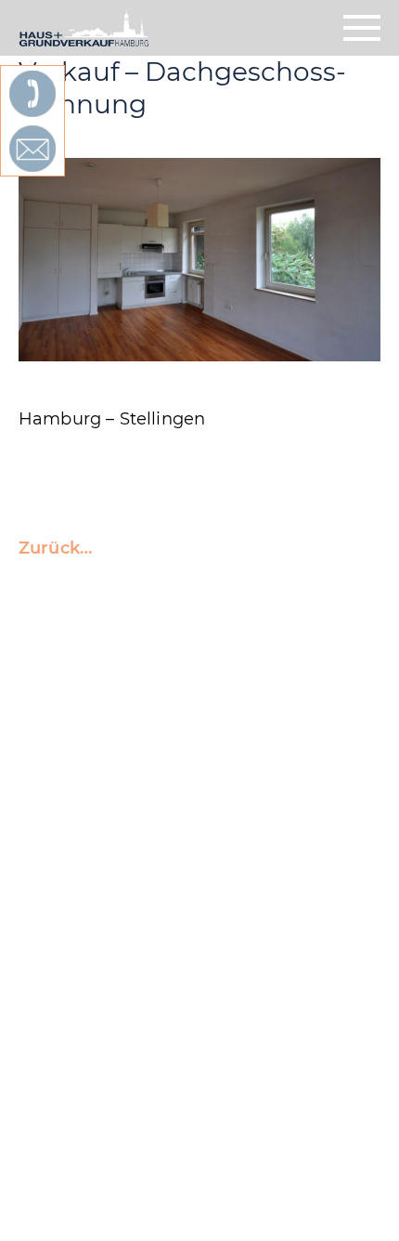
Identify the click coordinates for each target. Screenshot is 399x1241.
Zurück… (55, 548)
